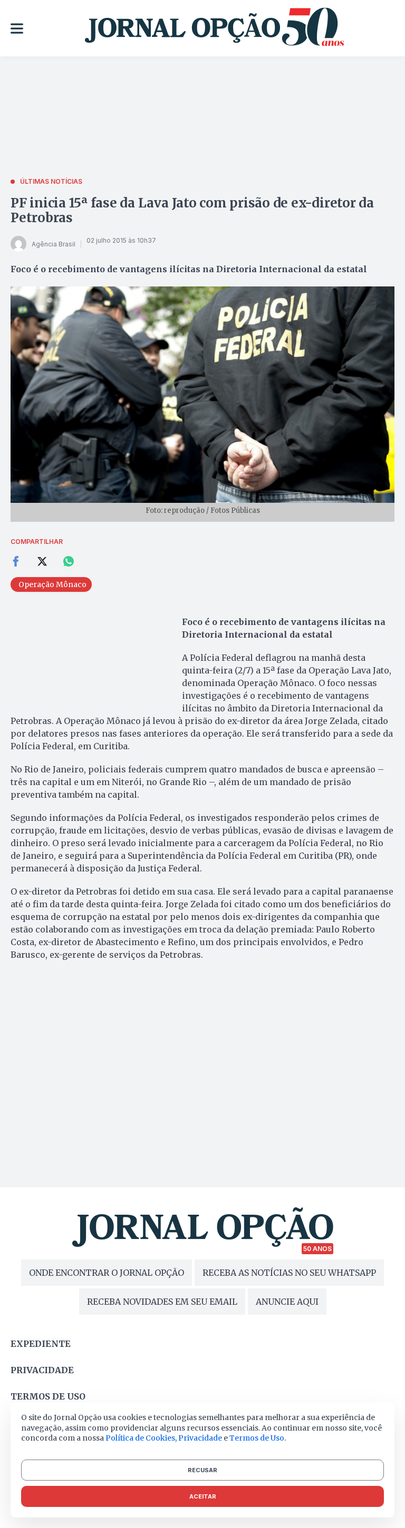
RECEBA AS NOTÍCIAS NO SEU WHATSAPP (289, 1272)
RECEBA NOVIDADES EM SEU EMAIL (162, 1301)
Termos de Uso (256, 1438)
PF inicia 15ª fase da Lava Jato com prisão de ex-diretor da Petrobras (192, 210)
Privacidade (42, 1370)
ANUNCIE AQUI (287, 1301)
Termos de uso (48, 1396)
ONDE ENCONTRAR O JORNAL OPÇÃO (106, 1272)
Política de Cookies (140, 1438)
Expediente (41, 1343)
